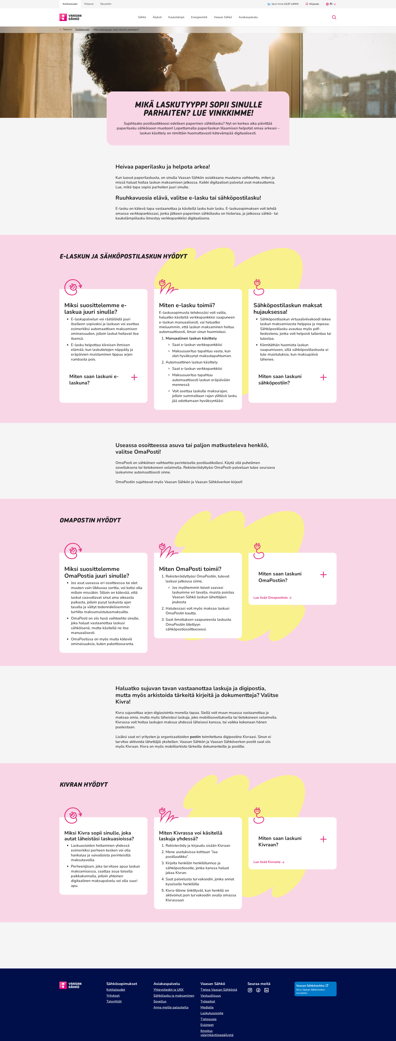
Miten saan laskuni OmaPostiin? (280, 577)
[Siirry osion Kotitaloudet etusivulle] (70, 16)
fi (331, 4)
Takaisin (67, 29)
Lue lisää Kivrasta (266, 862)
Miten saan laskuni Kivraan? (280, 841)
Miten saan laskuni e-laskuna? (94, 379)
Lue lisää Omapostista (270, 597)
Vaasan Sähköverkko (310, 986)
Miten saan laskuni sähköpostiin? (280, 379)
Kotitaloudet (82, 29)
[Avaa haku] (334, 17)
